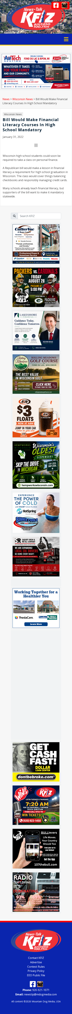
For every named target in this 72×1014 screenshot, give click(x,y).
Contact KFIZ (36, 958)
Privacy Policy (36, 971)
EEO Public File (36, 975)
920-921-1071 (36, 990)
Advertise (36, 962)
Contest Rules (36, 966)
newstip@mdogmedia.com (36, 994)
